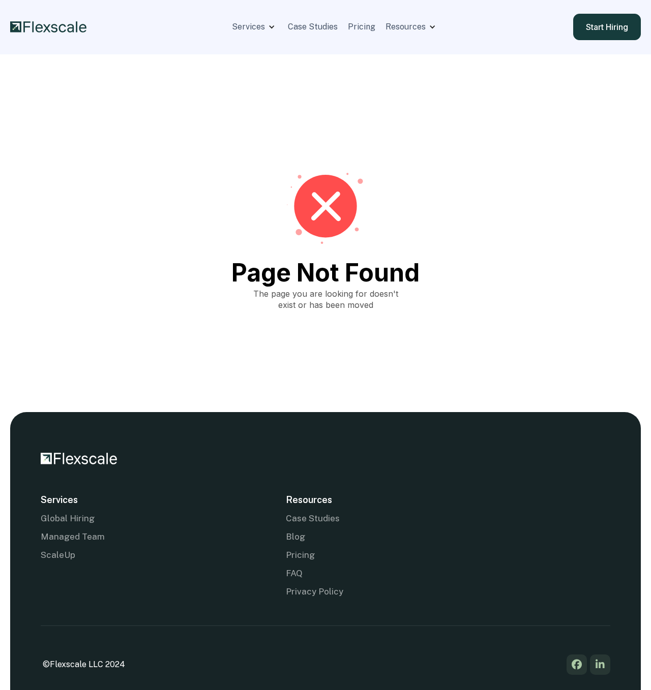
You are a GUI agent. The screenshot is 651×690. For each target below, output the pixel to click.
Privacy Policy (314, 591)
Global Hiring (68, 518)
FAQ (294, 573)
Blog (295, 536)
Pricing (361, 27)
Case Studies (313, 27)
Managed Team (73, 536)
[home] (48, 27)
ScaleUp (58, 555)
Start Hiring (607, 27)
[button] (255, 27)
